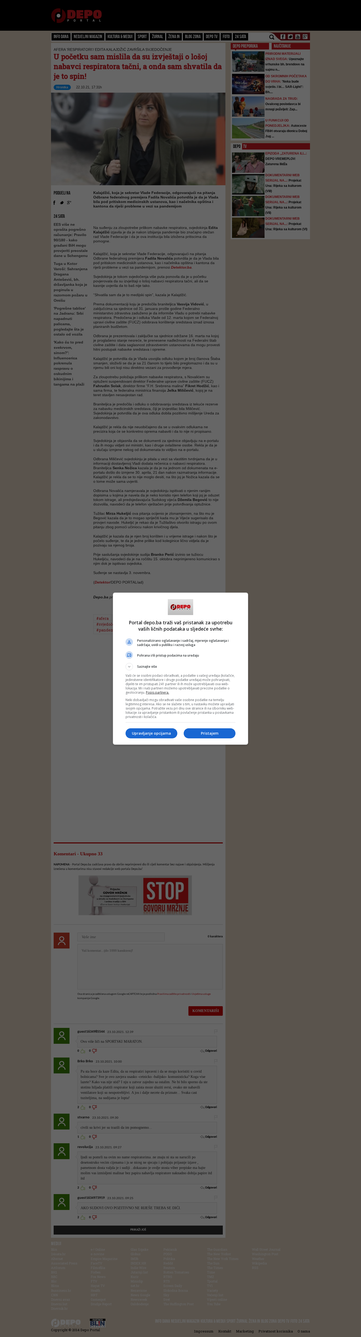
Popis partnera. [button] (157, 692)
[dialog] (180, 669)
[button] (180, 666)
